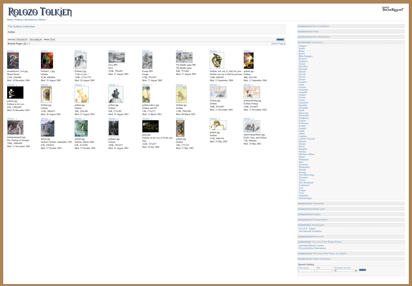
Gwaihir (302, 128)
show (308, 26)
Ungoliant (303, 195)
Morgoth (303, 149)
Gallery (19, 19)
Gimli (301, 110)
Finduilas (303, 89)
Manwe (302, 141)
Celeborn (303, 61)
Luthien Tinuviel (307, 138)
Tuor (301, 187)
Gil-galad (303, 107)
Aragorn (303, 46)
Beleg (301, 51)
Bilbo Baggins (306, 56)
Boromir (303, 58)
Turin (301, 193)
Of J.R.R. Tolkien (307, 228)
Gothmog (303, 123)
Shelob (302, 169)
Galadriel (303, 102)
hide (308, 42)
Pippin (302, 157)
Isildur (302, 133)
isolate (302, 26)
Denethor (303, 66)
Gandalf (303, 105)
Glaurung (303, 113)
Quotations (31, 19)
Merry (302, 146)
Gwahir (302, 126)
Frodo (302, 100)
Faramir (303, 82)
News (10, 19)
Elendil (302, 71)
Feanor (302, 87)
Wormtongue (305, 198)
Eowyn (302, 79)
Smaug (302, 172)
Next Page (278, 43)
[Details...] (12, 50)
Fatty (301, 84)
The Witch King (306, 175)
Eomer (302, 76)
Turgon (302, 190)
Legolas (303, 136)
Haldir (302, 131)
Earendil (303, 69)
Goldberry (304, 118)
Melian (302, 144)
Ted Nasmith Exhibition (310, 231)
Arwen (302, 48)
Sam (301, 162)
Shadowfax (304, 167)
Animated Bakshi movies (311, 245)
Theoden (303, 177)
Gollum (302, 120)
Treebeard (304, 185)
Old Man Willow (306, 154)
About (42, 19)
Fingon (302, 95)
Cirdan (302, 64)
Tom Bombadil (306, 182)
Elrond (302, 74)
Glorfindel (304, 115)
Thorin (302, 180)
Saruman (303, 164)
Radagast (304, 159)
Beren (302, 53)
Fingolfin (303, 92)
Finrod (302, 97)
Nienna (302, 151)
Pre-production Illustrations (312, 248)
